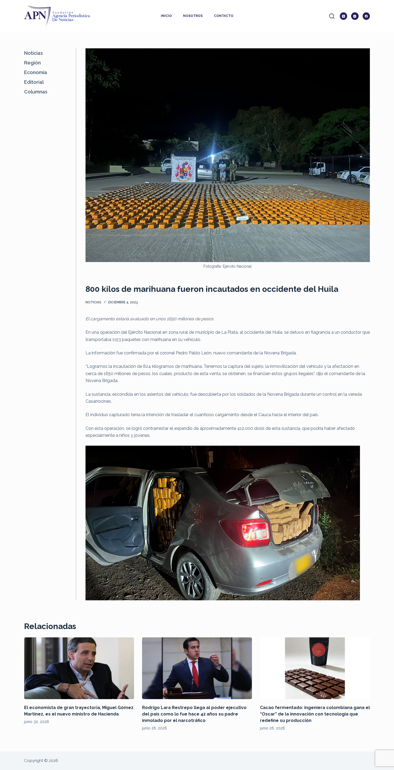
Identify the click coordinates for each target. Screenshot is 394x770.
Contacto (223, 16)
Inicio (166, 16)
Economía (35, 72)
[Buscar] (331, 16)
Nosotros (193, 16)
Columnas (35, 92)
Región (32, 63)
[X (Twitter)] (343, 16)
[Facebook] (366, 16)
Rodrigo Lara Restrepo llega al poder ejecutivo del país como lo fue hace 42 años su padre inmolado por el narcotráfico (194, 714)
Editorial (34, 82)
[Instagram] (355, 16)
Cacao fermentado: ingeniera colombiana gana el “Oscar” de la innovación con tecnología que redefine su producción (315, 714)
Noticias (93, 302)
